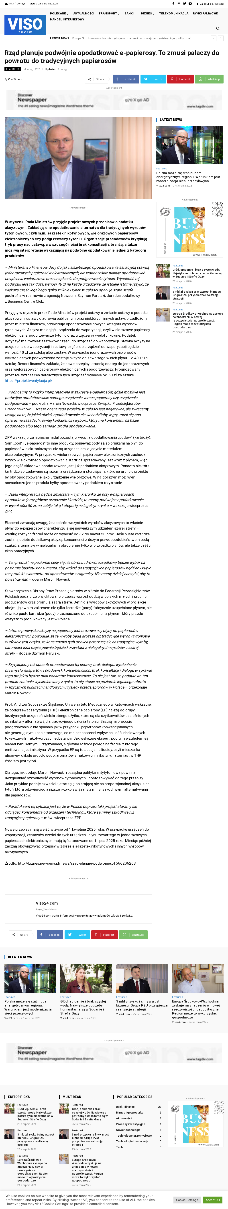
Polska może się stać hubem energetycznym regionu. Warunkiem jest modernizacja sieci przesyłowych (188, 177)
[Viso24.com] (20, 909)
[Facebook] (173, 3)
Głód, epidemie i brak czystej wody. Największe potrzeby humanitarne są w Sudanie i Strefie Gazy (197, 273)
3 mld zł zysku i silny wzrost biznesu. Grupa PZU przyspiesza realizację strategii (197, 295)
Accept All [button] (213, 1200)
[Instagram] (179, 3)
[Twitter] (184, 3)
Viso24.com (15, 79)
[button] (218, 28)
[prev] (213, 38)
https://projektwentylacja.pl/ (28, 380)
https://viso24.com (46, 909)
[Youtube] (190, 3)
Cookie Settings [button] (187, 1200)
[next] (221, 38)
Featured (12, 69)
